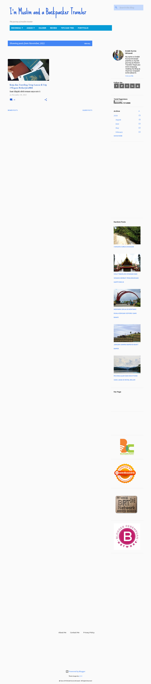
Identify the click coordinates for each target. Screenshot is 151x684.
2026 (116, 116)
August (118, 120)
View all (87, 43)
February (119, 132)
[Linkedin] (132, 86)
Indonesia (17, 28)
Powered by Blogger (77, 671)
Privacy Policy (88, 632)
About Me (62, 632)
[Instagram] (127, 86)
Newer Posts (13, 110)
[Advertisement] (51, 53)
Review (53, 28)
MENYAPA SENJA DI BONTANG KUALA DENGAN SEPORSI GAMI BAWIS (125, 313)
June (117, 124)
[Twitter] (121, 86)
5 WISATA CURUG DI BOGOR (124, 247)
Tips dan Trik (67, 28)
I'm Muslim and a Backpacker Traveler (48, 12)
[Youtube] (137, 86)
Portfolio (83, 28)
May (117, 128)
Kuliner (42, 28)
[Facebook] (116, 86)
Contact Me (74, 632)
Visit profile (129, 76)
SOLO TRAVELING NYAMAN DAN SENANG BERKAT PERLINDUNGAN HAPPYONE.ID (126, 278)
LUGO (80, 676)
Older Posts (87, 110)
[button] (45, 99)
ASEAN (31, 28)
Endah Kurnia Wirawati (130, 52)
